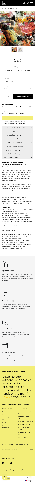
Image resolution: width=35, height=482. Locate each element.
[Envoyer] (31, 450)
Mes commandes (7, 411)
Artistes (10, 8)
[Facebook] (3, 463)
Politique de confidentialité (25, 421)
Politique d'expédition (24, 424)
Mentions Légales (22, 437)
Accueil (4, 8)
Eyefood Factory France (19, 470)
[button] (17, 118)
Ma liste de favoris (7, 408)
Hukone (18, 61)
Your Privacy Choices (8, 423)
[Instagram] (7, 463)
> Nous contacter (22, 408)
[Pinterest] (11, 463)
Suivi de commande (8, 415)
